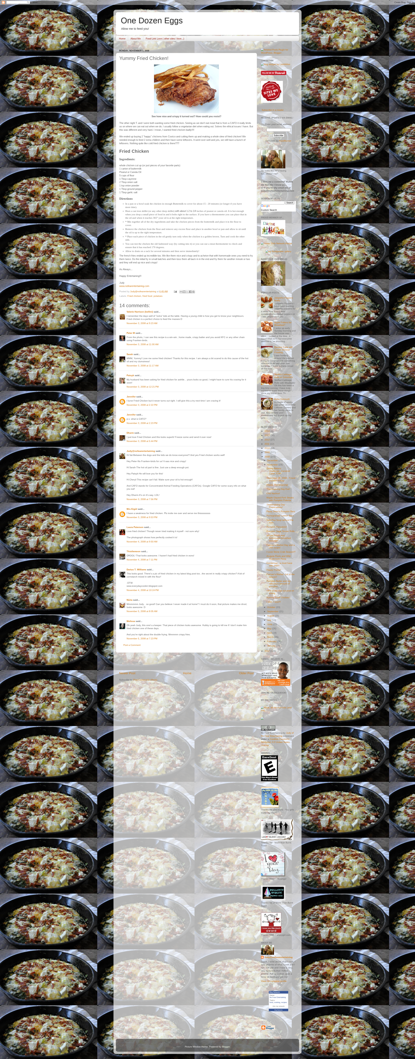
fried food (147, 296)
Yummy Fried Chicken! (278, 597)
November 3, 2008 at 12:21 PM (143, 387)
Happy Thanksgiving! (277, 485)
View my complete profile (274, 981)
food (271, 1002)
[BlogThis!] (184, 291)
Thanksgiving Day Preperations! (276, 505)
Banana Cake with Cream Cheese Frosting (283, 350)
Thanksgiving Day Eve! (278, 489)
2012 (267, 440)
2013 (267, 435)
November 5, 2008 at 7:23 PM (142, 638)
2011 (267, 444)
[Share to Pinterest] (193, 291)
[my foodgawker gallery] (278, 251)
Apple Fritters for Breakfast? (282, 323)
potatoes (158, 296)
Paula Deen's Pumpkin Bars (281, 511)
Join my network (279, 1006)
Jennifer (131, 396)
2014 (267, 431)
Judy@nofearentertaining (141, 451)
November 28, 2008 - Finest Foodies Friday (281, 479)
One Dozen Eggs (152, 20)
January (271, 646)
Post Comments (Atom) (145, 680)
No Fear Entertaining (278, 997)
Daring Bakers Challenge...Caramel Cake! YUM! (278, 471)
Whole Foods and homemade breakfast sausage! (279, 538)
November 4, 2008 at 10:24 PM (143, 590)
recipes (284, 1002)
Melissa (131, 621)
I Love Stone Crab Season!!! (281, 552)
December (273, 460)
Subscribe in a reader (273, 110)
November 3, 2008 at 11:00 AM (143, 344)
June (270, 624)
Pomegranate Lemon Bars (280, 515)
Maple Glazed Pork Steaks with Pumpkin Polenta (280, 498)
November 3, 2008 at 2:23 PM (142, 423)
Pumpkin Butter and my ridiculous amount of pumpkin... (278, 584)
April (269, 633)
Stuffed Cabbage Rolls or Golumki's (283, 375)
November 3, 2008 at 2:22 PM (142, 405)
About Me (135, 38)
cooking (277, 1002)
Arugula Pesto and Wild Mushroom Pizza (278, 557)
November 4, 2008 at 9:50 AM (142, 541)
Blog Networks (278, 1010)
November (273, 465)
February (272, 641)
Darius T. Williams (136, 569)
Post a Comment (132, 645)
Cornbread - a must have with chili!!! (279, 564)
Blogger (226, 1047)
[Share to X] (187, 291)
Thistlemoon (134, 551)
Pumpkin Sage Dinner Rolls (281, 531)
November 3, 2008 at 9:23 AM (142, 323)
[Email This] (181, 291)
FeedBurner (285, 141)
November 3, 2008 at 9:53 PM (142, 517)
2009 (267, 452)
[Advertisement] (186, 662)
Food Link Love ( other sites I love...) (165, 38)
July (269, 620)
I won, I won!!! (274, 602)
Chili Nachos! (273, 493)
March (270, 637)
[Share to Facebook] (190, 291)
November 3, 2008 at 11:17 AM (143, 365)
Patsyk (130, 375)
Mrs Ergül (132, 509)
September (273, 611)
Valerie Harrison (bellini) (140, 312)
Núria (129, 600)
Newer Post (127, 673)
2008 (267, 457)
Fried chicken (134, 296)
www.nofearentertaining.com (134, 286)
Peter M (131, 333)
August (271, 615)
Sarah (130, 354)
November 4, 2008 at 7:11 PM (142, 559)
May (269, 628)
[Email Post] (175, 291)
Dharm (130, 433)
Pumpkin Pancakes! (277, 527)
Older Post (246, 673)
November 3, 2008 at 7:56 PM (142, 499)
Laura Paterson (135, 527)
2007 (267, 651)
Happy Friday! (274, 570)
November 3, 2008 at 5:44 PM (142, 441)
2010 (267, 448)
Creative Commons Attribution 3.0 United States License (275, 742)
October (271, 607)
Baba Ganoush (282, 399)
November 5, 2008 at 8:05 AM (142, 611)
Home (122, 38)
